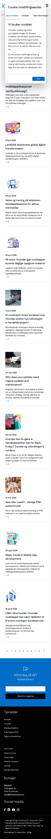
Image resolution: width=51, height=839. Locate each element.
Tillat (38, 79)
